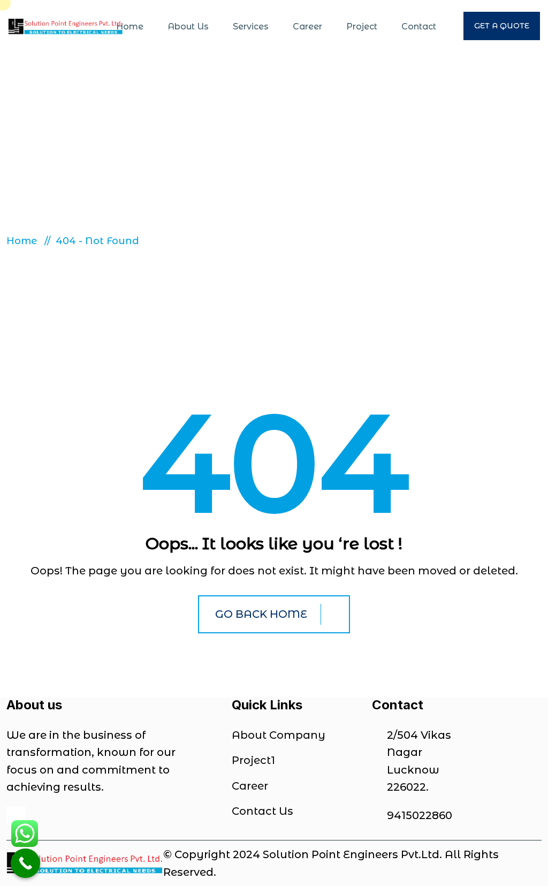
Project (361, 26)
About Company (278, 735)
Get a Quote (501, 26)
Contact (418, 26)
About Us (188, 26)
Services (251, 26)
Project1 (253, 760)
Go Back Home (261, 614)
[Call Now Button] (25, 863)
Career (307, 26)
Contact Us (262, 811)
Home (129, 26)
